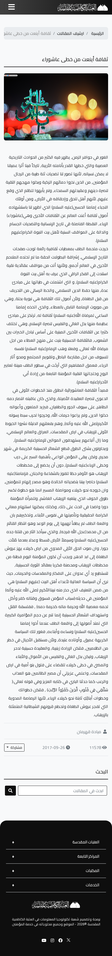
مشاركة (16, 747)
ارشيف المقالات (70, 33)
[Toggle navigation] (11, 7)
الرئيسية (97, 33)
